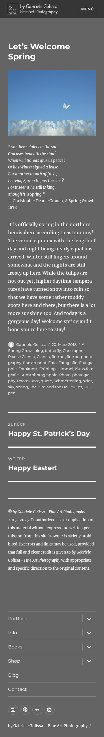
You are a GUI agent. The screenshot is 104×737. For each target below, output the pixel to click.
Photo (64, 374)
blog (38, 350)
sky (11, 387)
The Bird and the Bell (50, 387)
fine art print (35, 362)
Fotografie (67, 362)
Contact (17, 689)
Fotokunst (28, 368)
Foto (52, 362)
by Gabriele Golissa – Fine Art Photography (48, 725)
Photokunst (28, 380)
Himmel (65, 368)
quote (46, 380)
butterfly (53, 350)
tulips (76, 387)
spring (22, 387)
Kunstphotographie (39, 374)
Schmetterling (67, 380)
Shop (14, 661)
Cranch (43, 356)
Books (15, 647)
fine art (58, 356)
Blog (13, 675)
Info (12, 632)
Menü (87, 9)
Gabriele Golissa (31, 344)
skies (87, 380)
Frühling (47, 368)
